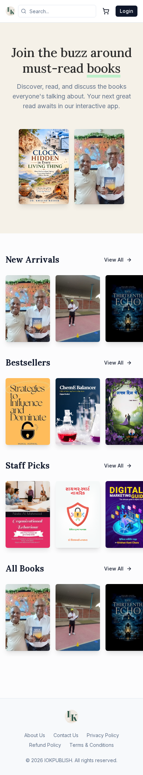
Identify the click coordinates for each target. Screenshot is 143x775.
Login (126, 11)
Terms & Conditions (91, 745)
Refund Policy (45, 745)
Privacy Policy (103, 735)
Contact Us (65, 735)
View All (114, 260)
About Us (34, 735)
